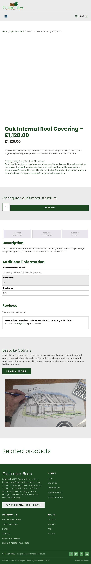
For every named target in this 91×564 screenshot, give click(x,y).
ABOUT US (52, 483)
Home (5, 31)
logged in (21, 323)
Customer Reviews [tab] (75, 234)
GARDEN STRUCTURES (11, 520)
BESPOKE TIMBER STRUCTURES (15, 543)
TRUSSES (6, 534)
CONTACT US (54, 488)
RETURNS (52, 524)
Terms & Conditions (81, 561)
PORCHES (6, 529)
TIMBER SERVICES (55, 497)
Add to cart (49, 208)
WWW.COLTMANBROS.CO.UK (23, 505)
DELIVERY (52, 520)
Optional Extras (17, 31)
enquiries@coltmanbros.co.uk (31, 554)
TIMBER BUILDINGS (10, 524)
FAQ (50, 529)
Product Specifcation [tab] (46, 234)
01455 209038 (8, 554)
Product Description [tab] (17, 234)
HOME (50, 478)
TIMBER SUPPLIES (55, 492)
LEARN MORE (16, 371)
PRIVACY (51, 534)
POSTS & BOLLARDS (11, 538)
